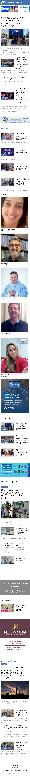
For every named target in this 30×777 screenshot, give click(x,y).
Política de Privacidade (15, 773)
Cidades (4, 716)
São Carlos (5, 66)
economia (4, 748)
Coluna (4, 562)
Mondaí (4, 170)
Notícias (4, 139)
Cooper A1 (4, 429)
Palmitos (4, 98)
